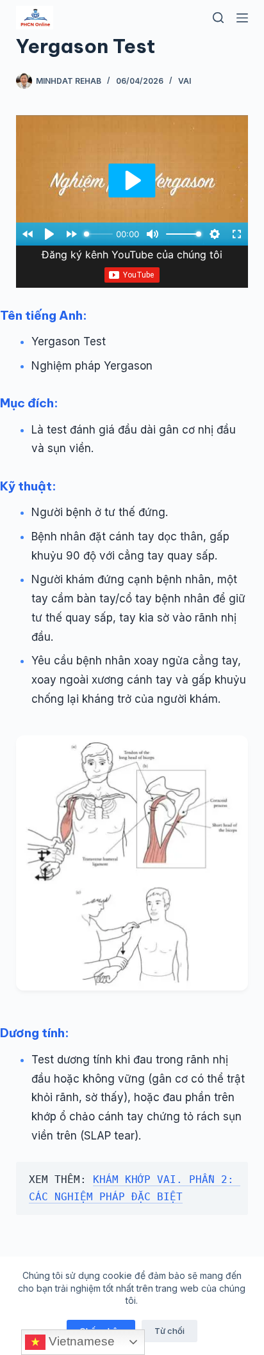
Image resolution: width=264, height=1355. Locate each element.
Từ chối (169, 1331)
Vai (184, 81)
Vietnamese (80, 1341)
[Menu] (242, 18)
